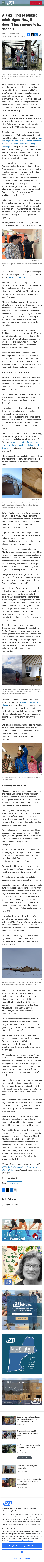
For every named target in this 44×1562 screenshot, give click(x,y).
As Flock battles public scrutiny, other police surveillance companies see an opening (29, 1447)
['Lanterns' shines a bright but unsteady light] (9, 1469)
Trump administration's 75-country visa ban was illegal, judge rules (27, 1433)
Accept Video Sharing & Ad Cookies (22, 1546)
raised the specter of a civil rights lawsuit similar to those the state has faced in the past (21, 445)
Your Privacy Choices (22, 1558)
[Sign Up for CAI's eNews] (22, 1310)
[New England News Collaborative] (22, 1354)
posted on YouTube (17, 277)
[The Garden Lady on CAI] (22, 1265)
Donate (37, 3)
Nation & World (14, 1183)
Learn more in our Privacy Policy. (21, 1541)
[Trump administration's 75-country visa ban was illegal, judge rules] (9, 1434)
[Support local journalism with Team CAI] (22, 1230)
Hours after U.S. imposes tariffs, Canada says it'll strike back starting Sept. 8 (29, 1481)
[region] (22, 1530)
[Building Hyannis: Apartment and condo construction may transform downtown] (22, 1391)
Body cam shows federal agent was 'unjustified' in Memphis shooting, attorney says (28, 1419)
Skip (22, 1552)
